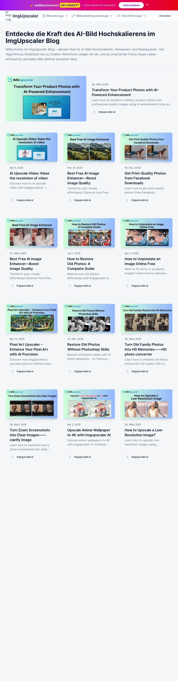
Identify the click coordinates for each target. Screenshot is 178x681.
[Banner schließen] (147, 5)
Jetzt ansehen (131, 5)
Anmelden (165, 15)
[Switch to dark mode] (153, 16)
